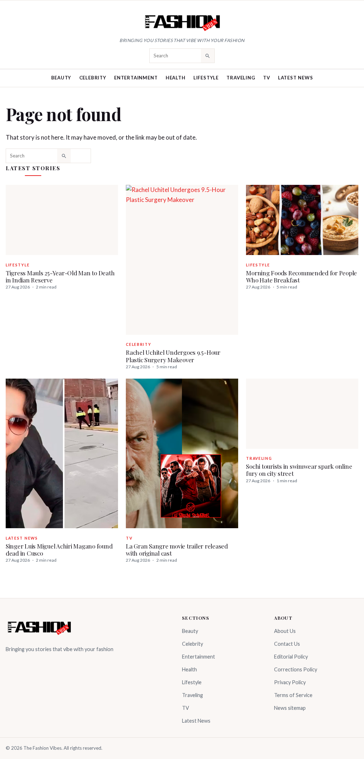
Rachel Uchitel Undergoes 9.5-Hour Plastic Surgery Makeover (173, 355)
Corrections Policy (295, 669)
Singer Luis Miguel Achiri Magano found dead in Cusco (59, 549)
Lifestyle (206, 77)
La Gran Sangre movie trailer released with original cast (177, 549)
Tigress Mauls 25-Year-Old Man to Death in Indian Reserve (60, 276)
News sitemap (290, 708)
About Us (285, 631)
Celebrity (92, 77)
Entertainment (135, 77)
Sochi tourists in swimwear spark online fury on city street (299, 469)
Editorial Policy (291, 657)
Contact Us (287, 644)
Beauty (61, 77)
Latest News (295, 77)
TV (266, 77)
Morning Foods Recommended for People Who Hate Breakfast (301, 276)
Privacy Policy (290, 682)
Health (176, 77)
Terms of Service (293, 695)
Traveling (240, 77)
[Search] (207, 55)
